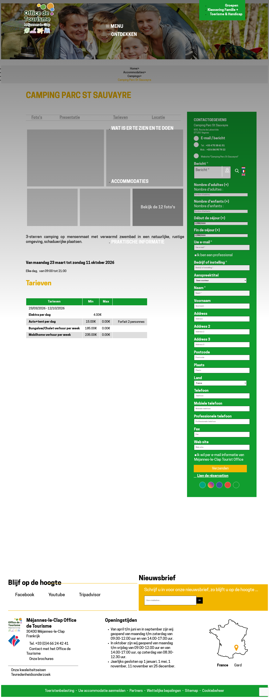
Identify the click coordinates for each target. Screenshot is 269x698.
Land (198, 378)
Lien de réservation (212, 476)
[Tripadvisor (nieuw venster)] (202, 483)
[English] (243, 175)
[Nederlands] (243, 168)
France (222, 665)
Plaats (199, 365)
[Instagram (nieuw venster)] (211, 483)
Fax (197, 429)
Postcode (202, 352)
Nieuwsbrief (157, 578)
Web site (201, 442)
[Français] (243, 172)
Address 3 (202, 339)
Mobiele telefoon (208, 403)
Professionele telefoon (213, 416)
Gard (238, 665)
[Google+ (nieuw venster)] (228, 483)
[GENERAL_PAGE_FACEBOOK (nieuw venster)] (219, 483)
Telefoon (201, 391)
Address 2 (202, 327)
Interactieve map (227, 170)
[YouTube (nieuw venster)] (236, 483)
